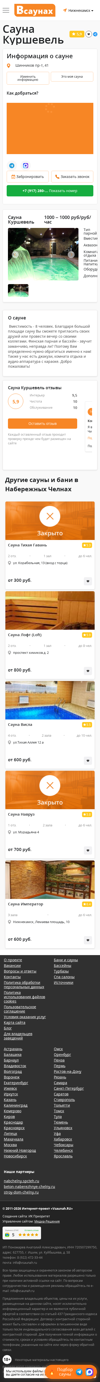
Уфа (57, 1133)
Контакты (12, 977)
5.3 (88, 545)
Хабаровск (63, 1139)
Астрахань (13, 1049)
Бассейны (62, 965)
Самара (60, 1082)
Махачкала (13, 1139)
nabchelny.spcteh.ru (21, 1181)
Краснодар (13, 1122)
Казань (10, 1099)
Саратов (61, 1094)
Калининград (15, 1105)
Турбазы (61, 971)
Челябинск (63, 1150)
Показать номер (50, 190)
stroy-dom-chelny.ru (21, 1192)
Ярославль (63, 1156)
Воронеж (11, 1077)
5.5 (88, 725)
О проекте (13, 960)
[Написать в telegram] (12, 166)
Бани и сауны (66, 960)
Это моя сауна (72, 76)
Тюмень (61, 1122)
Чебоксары (63, 1145)
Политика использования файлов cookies (24, 996)
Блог (8, 1028)
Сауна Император (25, 904)
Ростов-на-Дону (67, 1071)
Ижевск (10, 1088)
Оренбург (62, 1054)
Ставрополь (64, 1099)
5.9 (88, 635)
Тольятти (62, 1105)
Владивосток (15, 1066)
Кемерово (12, 1111)
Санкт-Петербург (69, 1088)
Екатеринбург (16, 1082)
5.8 (88, 814)
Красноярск (14, 1128)
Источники (63, 982)
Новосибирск (15, 1156)
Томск (59, 1111)
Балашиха (13, 1054)
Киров (9, 1116)
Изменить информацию (27, 78)
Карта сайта (14, 1022)
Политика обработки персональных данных (24, 984)
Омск (58, 1049)
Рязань (60, 1077)
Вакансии (12, 965)
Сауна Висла (20, 724)
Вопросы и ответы (20, 971)
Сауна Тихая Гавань (27, 545)
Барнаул (11, 1060)
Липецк (10, 1133)
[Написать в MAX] (26, 166)
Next (71, 254)
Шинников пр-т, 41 (32, 65)
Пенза (59, 1060)
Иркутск (11, 1094)
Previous (15, 254)
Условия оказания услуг (25, 1017)
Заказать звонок (75, 176)
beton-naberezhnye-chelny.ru (29, 1186)
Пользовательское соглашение (20, 1009)
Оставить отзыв (42, 423)
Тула (58, 1116)
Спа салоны (64, 977)
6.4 (88, 904)
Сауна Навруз (21, 814)
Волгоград (13, 1071)
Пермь (59, 1066)
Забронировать (30, 176)
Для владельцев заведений (18, 1036)
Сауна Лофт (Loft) (25, 634)
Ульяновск (63, 1128)
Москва (10, 1145)
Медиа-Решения (47, 1221)
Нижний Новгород (20, 1150)
